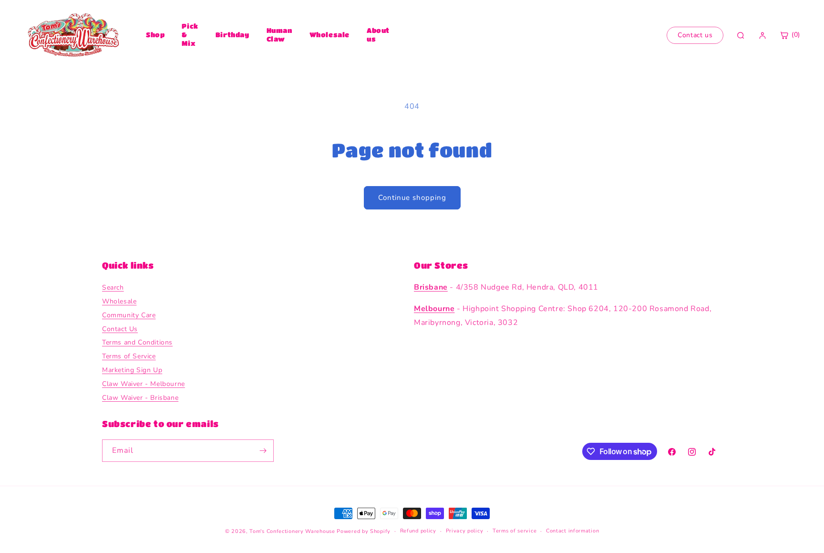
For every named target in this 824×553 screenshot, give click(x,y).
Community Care (128, 315)
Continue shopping (412, 197)
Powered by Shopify (364, 531)
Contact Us (120, 329)
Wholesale (329, 34)
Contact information (572, 530)
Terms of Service (129, 356)
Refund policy (418, 530)
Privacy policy (465, 530)
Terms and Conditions (137, 342)
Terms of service (514, 530)
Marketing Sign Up (132, 370)
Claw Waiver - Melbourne (143, 383)
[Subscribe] (262, 450)
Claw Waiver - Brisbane (140, 397)
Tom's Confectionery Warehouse (292, 531)
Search (113, 287)
